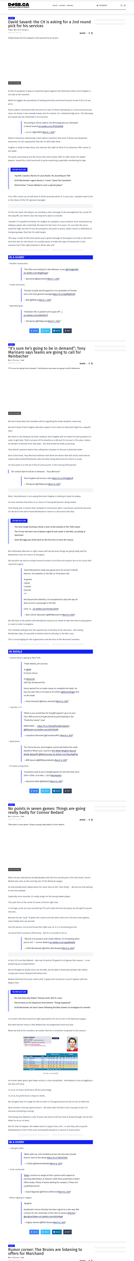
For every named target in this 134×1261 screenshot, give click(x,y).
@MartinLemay (45, 754)
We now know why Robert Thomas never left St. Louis (38, 998)
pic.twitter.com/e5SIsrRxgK (51, 1216)
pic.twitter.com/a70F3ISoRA (46, 729)
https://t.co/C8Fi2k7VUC (56, 1157)
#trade (26, 754)
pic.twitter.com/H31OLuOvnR (45, 609)
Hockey (55, 5)
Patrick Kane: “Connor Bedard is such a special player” (38, 185)
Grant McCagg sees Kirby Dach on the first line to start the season (43, 540)
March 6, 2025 (54, 484)
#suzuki (72, 751)
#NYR (28, 669)
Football (62, 5)
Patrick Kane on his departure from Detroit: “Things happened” (42, 1003)
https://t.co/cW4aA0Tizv (47, 726)
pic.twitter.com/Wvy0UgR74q (65, 754)
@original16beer (31, 1216)
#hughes (65, 751)
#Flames (71, 1213)
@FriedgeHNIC (72, 269)
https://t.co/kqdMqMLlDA (63, 294)
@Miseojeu (29, 729)
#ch (53, 751)
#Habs (58, 751)
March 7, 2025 (48, 132)
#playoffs (34, 754)
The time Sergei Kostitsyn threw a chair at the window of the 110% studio (47, 527)
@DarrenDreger (68, 692)
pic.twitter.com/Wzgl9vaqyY (36, 273)
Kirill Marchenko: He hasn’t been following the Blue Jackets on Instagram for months (52, 1007)
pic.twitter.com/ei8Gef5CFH (36, 315)
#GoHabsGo (63, 726)
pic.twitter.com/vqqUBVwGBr (62, 942)
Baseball (70, 5)
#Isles (26, 1175)
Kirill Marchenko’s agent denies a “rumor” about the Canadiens (42, 180)
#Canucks (30, 679)
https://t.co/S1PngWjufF (62, 478)
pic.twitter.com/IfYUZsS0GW (50, 126)
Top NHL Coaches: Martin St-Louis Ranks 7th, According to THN (42, 176)
